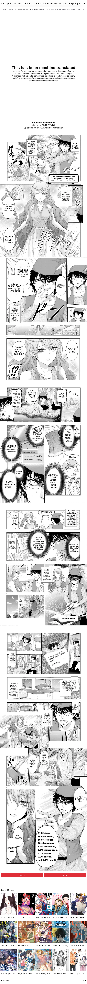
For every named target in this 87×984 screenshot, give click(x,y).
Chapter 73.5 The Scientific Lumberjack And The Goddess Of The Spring (61, 9)
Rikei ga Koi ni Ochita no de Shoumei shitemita (23, 9)
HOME (5, 9)
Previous (22, 875)
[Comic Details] (1, 3)
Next (65, 875)
